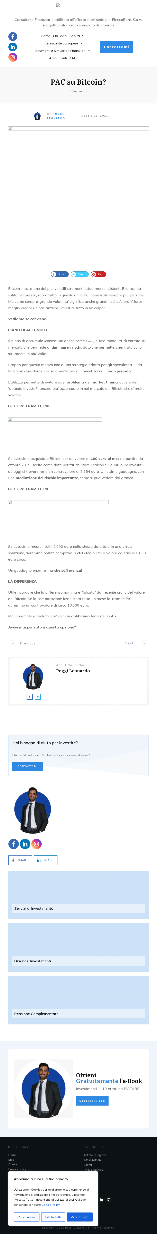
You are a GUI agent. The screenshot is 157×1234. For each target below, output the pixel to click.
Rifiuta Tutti (53, 1217)
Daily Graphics (93, 1170)
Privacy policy (17, 1169)
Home (12, 1155)
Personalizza (26, 1217)
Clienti (88, 1165)
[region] (53, 1198)
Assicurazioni (92, 1160)
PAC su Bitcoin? (78, 81)
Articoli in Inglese (95, 1155)
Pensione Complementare (36, 1013)
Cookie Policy (51, 1205)
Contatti (13, 1164)
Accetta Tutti (79, 1217)
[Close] (93, 1174)
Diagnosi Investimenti (32, 961)
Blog (11, 1159)
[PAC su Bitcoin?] (78, 196)
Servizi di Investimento (33, 908)
